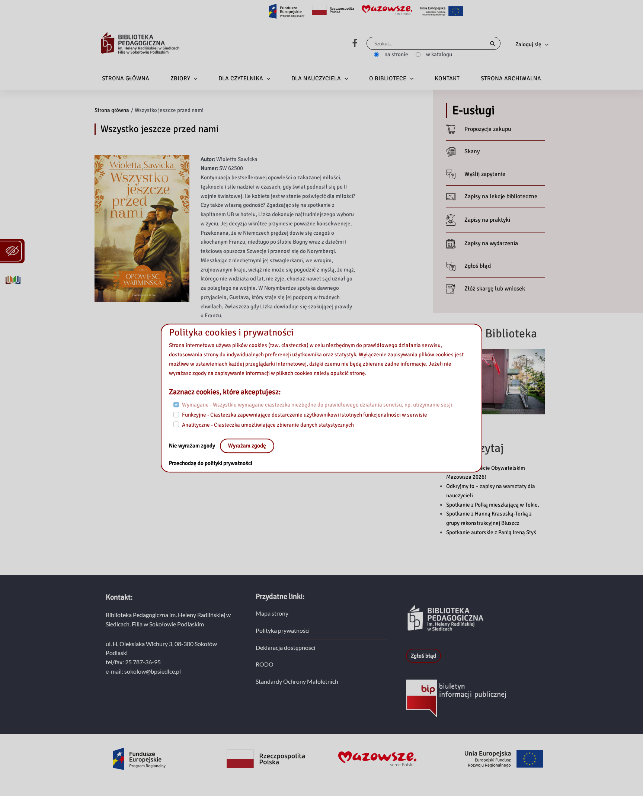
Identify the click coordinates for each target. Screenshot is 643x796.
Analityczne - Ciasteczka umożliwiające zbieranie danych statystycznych (268, 424)
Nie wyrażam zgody (192, 446)
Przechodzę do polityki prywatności (210, 463)
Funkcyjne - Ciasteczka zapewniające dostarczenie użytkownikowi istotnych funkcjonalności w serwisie (304, 414)
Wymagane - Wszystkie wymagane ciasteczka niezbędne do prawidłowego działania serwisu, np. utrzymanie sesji (317, 405)
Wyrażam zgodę (247, 446)
